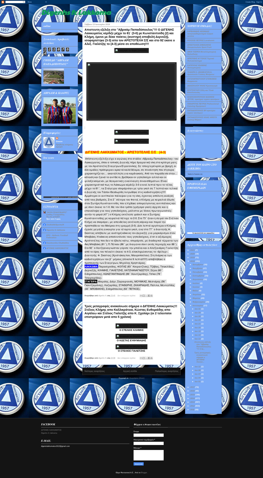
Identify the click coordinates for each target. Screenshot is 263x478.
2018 (192, 261)
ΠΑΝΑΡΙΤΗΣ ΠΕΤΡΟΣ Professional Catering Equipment (203, 105)
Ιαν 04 (198, 378)
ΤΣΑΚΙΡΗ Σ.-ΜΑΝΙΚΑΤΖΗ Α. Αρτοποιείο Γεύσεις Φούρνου (200, 73)
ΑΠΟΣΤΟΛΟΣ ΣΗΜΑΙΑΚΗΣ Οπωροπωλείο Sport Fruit (199, 46)
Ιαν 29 (198, 313)
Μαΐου (196, 291)
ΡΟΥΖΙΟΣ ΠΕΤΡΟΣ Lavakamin (200, 40)
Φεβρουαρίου (199, 302)
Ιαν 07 (198, 374)
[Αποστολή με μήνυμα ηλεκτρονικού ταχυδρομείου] (141, 295)
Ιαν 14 (198, 335)
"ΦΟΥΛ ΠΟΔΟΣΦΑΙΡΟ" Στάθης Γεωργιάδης (56, 213)
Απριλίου (197, 294)
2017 (192, 387)
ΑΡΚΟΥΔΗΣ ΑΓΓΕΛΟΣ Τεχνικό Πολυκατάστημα (200, 59)
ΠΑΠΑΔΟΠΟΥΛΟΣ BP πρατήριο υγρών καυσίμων (201, 111)
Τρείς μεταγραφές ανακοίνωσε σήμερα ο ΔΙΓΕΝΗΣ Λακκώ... (202, 357)
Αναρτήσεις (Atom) (136, 378)
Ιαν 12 (198, 366)
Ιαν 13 (198, 339)
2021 (192, 250)
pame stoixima (73, 197)
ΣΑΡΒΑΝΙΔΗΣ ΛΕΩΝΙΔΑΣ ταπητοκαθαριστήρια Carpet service (200, 33)
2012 (192, 406)
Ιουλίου (196, 283)
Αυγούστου (198, 279)
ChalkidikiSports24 (55, 225)
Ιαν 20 (198, 327)
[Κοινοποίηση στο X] (146, 295)
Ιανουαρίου (198, 305)
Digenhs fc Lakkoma (76, 12)
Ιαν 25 (198, 320)
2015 (192, 395)
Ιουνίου (196, 287)
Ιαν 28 (198, 316)
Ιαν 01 (198, 381)
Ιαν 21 (198, 324)
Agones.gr (63, 197)
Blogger (144, 473)
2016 (192, 391)
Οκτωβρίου (198, 272)
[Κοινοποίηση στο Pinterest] (151, 295)
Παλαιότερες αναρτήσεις (166, 371)
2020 (192, 254)
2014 (192, 398)
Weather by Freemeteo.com (195, 174)
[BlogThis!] (143, 295)
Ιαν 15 (198, 331)
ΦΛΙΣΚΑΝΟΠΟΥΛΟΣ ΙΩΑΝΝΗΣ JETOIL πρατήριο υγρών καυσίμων (203, 98)
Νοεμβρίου (198, 268)
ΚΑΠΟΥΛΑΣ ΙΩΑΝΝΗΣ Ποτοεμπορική (197, 66)
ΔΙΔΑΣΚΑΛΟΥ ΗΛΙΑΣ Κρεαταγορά (202, 86)
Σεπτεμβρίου (199, 276)
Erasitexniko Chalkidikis (57, 243)
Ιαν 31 (198, 309)
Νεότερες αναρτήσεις (95, 371)
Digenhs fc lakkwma (55, 230)
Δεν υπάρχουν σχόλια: (127, 296)
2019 (192, 257)
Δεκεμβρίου (198, 264)
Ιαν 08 (198, 370)
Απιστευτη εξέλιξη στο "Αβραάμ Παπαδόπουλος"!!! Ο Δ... (202, 345)
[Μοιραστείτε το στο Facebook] (149, 295)
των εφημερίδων (208, 233)
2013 (192, 402)
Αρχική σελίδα (130, 371)
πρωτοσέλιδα (198, 233)
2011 (192, 409)
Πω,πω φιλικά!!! (53, 217)
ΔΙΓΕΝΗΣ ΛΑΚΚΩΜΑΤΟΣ (57, 248)
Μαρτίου (197, 298)
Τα (193, 233)
